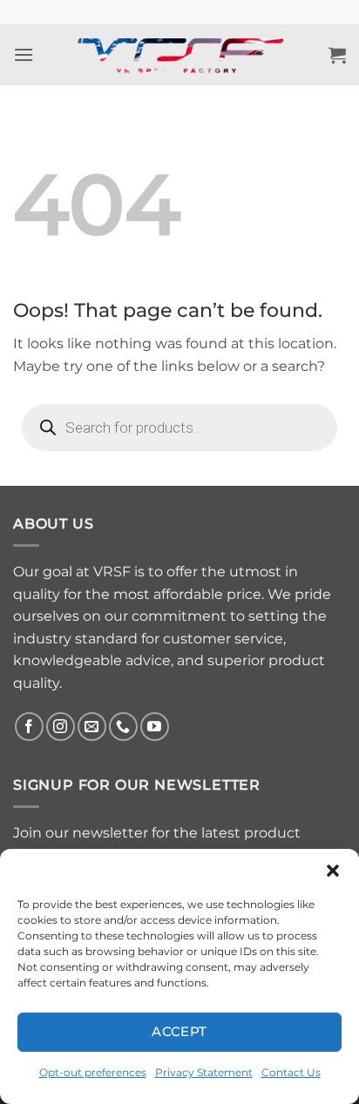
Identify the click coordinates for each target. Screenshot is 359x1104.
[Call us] (123, 726)
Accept (179, 1031)
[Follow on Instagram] (60, 726)
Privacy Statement (204, 1072)
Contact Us (291, 1072)
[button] (333, 870)
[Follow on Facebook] (29, 726)
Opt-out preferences (92, 1072)
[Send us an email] (92, 726)
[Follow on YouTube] (154, 726)
